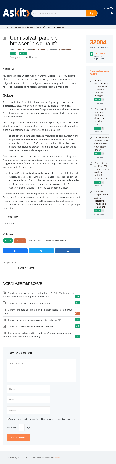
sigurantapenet (17, 27)
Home (5, 27)
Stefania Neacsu (39, 49)
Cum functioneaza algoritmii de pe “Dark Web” (31, 326)
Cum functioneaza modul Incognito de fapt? (30, 303)
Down (21, 240)
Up (9, 240)
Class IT (56, 457)
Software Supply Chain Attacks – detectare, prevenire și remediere (101, 199)
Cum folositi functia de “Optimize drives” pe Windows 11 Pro (100, 117)
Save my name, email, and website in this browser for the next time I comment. (42, 419)
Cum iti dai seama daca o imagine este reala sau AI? (34, 319)
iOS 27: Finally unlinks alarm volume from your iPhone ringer (101, 143)
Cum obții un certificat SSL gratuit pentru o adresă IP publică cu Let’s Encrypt (101, 171)
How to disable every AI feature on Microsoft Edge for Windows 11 (101, 88)
